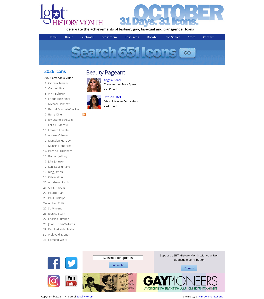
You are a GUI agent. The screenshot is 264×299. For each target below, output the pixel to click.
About (69, 37)
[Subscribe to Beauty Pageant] (84, 114)
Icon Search (172, 37)
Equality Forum (85, 296)
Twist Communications (210, 296)
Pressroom (109, 37)
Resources (132, 37)
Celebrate (87, 37)
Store (192, 37)
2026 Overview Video (58, 78)
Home (53, 37)
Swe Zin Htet (112, 97)
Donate (152, 37)
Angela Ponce (113, 80)
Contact (208, 37)
